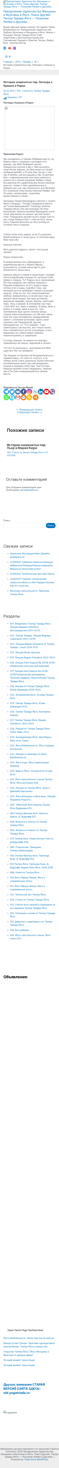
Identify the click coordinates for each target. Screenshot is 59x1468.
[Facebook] (23, 392)
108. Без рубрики (19, 930)
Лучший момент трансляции (19, 1360)
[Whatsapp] (6, 397)
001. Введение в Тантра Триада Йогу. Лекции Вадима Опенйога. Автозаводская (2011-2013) (30, 627)
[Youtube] (46, 392)
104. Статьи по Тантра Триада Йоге (25, 452)
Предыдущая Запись (29, 409)
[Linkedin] (41, 392)
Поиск (6, 520)
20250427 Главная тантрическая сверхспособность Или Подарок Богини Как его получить (32, 582)
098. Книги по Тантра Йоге (24, 872)
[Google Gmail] (18, 397)
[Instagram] (14, 49)
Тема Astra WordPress (36, 1459)
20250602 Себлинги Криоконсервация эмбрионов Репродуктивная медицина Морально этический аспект (31, 565)
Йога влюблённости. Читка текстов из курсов (28, 1338)
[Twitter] (12, 392)
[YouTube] (9, 49)
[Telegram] (4, 49)
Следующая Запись (29, 412)
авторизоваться (29, 490)
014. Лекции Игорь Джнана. (25, 652)
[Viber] (52, 392)
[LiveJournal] (35, 392)
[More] (35, 397)
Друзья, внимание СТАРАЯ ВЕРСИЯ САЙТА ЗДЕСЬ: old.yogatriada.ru (24, 1388)
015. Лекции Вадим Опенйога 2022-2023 (32, 657)
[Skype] (12, 397)
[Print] (23, 397)
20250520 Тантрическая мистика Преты (32, 573)
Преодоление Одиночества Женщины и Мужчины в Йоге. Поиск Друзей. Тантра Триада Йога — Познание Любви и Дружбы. (29, 16)
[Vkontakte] (18, 392)
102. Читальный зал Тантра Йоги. (28, 894)
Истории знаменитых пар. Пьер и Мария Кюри (26, 446)
